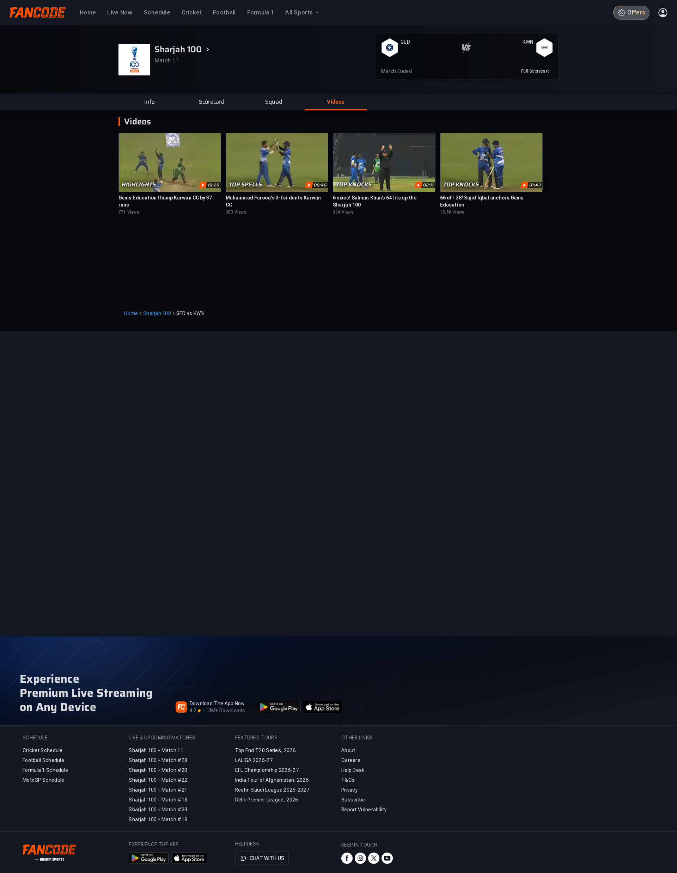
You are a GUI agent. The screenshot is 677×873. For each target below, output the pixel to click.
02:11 (428, 185)
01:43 (535, 185)
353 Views (236, 212)
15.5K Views (452, 212)
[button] (149, 101)
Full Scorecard (535, 71)
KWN (528, 42)
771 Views (128, 212)
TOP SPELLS (245, 184)
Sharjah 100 (157, 313)
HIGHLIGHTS (139, 184)
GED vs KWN (190, 313)
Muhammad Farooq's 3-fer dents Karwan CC (273, 201)
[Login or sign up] (662, 12)
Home (131, 313)
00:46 (320, 185)
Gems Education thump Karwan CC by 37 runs (165, 201)
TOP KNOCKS (354, 184)
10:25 (213, 185)
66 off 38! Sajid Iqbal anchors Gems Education (482, 201)
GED (405, 42)
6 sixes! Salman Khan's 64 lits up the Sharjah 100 (374, 201)
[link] (537, 71)
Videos (137, 121)
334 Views (343, 212)
